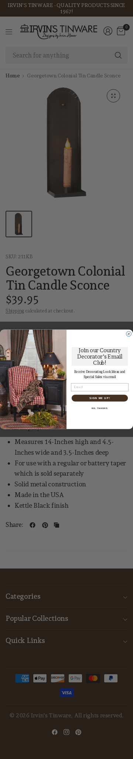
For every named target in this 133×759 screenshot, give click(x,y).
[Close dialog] (129, 334)
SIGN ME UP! (99, 398)
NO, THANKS (100, 408)
